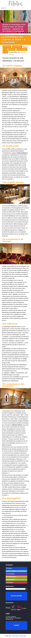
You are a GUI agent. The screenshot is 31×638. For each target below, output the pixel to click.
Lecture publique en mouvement (16, 571)
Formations (9, 582)
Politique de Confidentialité (20, 636)
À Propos (9, 568)
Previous (2, 21)
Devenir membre (16, 596)
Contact (16, 625)
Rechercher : (10, 586)
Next (28, 21)
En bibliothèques (11, 576)
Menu (4, 8)
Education (12, 49)
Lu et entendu (10, 574)
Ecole (5, 49)
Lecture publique (22, 49)
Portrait (5, 52)
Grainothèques (10, 579)
